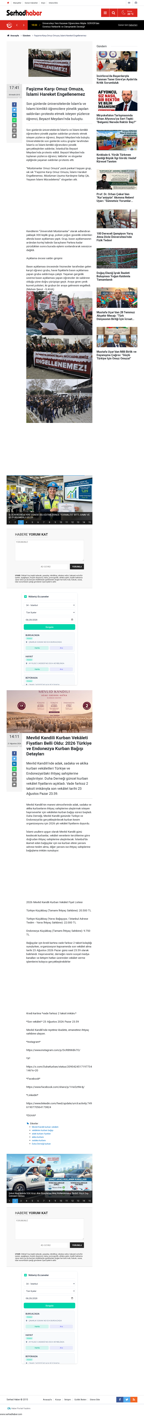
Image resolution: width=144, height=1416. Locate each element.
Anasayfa (47, 1399)
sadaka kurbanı (39, 1140)
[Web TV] (129, 2)
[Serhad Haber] (24, 12)
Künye (58, 1399)
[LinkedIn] (14, 115)
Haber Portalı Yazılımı (20, 1408)
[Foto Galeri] (135, 2)
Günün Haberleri (31, 3)
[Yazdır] (14, 130)
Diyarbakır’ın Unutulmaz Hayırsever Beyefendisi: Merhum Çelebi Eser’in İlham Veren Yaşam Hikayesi (70, 25)
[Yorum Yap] (14, 135)
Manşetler (17, 3)
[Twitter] (14, 110)
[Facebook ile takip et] (119, 1399)
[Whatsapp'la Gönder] (14, 120)
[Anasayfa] (8, 3)
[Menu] (105, 13)
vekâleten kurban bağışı (42, 1130)
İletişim (67, 1399)
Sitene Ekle (53, 3)
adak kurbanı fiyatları (41, 1133)
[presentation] (16, 25)
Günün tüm (127, 25)
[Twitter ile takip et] (126, 1399)
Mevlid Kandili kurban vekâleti (45, 1127)
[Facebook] (14, 104)
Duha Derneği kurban (41, 1144)
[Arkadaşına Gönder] (14, 125)
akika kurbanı (38, 1137)
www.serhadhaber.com (11, 1414)
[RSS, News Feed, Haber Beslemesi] (133, 1399)
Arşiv (43, 3)
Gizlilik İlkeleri (80, 1399)
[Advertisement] (59, 205)
